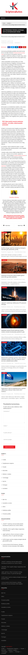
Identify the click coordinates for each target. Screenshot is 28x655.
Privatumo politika (7, 513)
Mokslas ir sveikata (7, 474)
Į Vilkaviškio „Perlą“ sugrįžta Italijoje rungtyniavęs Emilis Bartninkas (13, 529)
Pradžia (4, 459)
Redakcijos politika (7, 510)
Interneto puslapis (8, 439)
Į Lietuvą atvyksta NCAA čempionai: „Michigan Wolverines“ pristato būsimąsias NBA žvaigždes (13, 545)
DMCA (4, 506)
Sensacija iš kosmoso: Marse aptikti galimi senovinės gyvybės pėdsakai (12, 276)
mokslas (4, 232)
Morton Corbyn (23, 252)
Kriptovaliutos (9, 646)
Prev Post (7, 225)
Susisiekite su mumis (7, 503)
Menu (3, 18)
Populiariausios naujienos (8, 463)
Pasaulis (4, 467)
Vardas (5, 425)
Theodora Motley (10, 42)
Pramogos (5, 484)
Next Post (20, 225)
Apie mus (5, 499)
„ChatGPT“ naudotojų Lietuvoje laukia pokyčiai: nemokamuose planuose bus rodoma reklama (13, 524)
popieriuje (3, 165)
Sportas (4, 481)
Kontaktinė (5, 488)
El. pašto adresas (8, 432)
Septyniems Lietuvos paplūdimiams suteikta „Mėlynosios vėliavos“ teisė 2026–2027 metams (13, 390)
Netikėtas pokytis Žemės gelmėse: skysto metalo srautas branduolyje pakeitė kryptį (12, 331)
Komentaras (7, 411)
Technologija (5, 477)
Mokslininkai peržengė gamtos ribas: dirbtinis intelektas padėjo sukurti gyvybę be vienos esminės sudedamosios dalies (13, 359)
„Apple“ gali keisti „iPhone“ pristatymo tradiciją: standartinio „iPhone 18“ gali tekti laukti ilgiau (13, 534)
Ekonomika (5, 470)
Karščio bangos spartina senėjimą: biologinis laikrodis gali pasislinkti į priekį (13, 248)
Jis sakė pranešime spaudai (20, 155)
